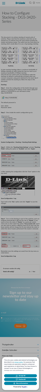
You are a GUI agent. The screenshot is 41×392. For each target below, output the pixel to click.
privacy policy (19, 362)
